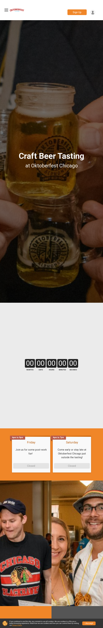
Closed (31, 465)
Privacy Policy (17, 625)
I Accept (89, 623)
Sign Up (77, 12)
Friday (31, 442)
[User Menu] (92, 12)
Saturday (72, 442)
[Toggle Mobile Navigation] (6, 10)
